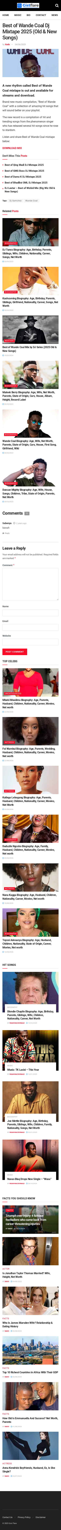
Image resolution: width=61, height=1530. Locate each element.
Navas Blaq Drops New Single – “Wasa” (29, 1179)
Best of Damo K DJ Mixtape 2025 (23, 176)
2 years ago (21, 523)
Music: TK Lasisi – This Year (23, 1069)
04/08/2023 (17, 1281)
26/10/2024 (32, 1183)
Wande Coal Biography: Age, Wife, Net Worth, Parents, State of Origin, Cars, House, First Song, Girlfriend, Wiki (29, 444)
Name (5, 606)
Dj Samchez (16, 201)
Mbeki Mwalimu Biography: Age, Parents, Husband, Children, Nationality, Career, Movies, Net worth (28, 703)
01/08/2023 (17, 1426)
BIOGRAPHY (11, 243)
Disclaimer (41, 1517)
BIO (28, 15)
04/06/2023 (20, 44)
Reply (7, 533)
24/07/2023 (17, 1476)
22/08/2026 (8, 712)
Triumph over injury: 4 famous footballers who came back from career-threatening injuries (26, 1220)
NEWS (55, 15)
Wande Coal (31, 201)
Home (5, 15)
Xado (7, 44)
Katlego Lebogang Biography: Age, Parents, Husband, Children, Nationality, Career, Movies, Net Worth (28, 801)
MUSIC (17, 15)
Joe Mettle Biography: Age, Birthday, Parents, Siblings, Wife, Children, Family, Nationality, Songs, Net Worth (29, 1124)
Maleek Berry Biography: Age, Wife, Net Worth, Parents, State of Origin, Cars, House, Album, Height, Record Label (28, 396)
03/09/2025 (8, 261)
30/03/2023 (8, 404)
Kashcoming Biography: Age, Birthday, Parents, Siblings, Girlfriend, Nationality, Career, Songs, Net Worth (30, 302)
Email (5, 621)
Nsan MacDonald (17, 1023)
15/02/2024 (8, 355)
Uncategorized (13, 694)
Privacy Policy (24, 1517)
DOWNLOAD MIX (12, 148)
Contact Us (7, 1517)
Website (6, 635)
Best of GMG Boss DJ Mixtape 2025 (24, 170)
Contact (41, 15)
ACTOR (5, 1269)
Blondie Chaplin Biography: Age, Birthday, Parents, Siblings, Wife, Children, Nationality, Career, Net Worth (30, 1015)
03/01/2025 (32, 1132)
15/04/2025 (32, 1023)
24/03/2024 (20, 1229)
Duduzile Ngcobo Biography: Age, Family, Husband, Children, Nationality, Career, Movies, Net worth (28, 850)
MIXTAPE (9, 341)
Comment (8, 565)
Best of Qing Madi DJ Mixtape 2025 (24, 164)
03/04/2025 (8, 310)
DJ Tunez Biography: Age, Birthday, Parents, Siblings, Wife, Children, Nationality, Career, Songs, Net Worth (27, 253)
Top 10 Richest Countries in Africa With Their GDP (30, 1372)
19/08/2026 (8, 903)
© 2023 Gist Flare (9, 1523)
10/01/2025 (32, 1074)
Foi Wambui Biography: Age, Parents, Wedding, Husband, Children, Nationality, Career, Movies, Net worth (28, 752)
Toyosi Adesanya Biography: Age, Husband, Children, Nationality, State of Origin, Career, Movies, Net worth (26, 944)
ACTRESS (9, 742)
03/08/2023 (17, 1331)
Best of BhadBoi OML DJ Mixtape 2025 (26, 182)
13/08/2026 (8, 952)
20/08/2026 (8, 809)
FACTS (10, 1210)
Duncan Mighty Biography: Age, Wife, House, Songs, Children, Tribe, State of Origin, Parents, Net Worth (28, 493)
